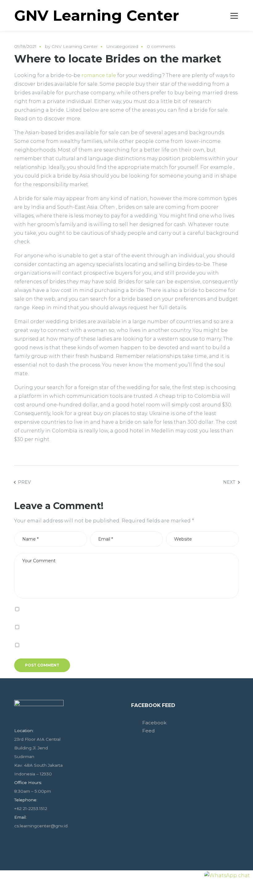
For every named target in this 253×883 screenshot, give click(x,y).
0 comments (161, 46)
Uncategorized (122, 46)
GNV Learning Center (75, 46)
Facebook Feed (153, 705)
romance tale (98, 75)
